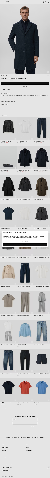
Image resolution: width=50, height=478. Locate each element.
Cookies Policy (34, 237)
